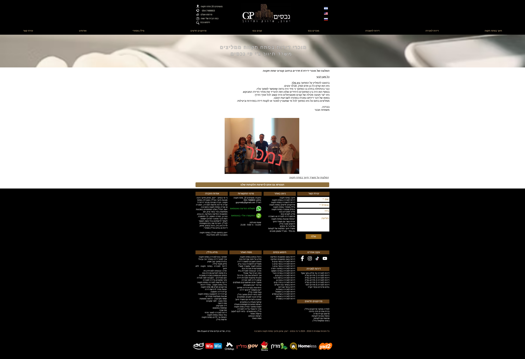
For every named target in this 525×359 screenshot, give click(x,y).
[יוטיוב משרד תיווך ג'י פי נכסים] (325, 258)
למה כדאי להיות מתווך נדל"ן (249, 294)
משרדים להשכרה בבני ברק (249, 264)
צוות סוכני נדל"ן (254, 292)
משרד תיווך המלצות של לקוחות (281, 228)
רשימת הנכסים (254, 316)
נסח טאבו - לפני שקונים (216, 301)
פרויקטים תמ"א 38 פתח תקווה (214, 287)
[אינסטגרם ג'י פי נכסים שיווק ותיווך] (310, 258)
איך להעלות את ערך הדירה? (249, 275)
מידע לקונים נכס (288, 214)
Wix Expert (202, 331)
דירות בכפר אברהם (286, 287)
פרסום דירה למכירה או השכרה (281, 216)
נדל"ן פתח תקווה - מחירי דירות (214, 285)
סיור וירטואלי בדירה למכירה (249, 309)
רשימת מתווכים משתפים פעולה (247, 304)
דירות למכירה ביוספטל (285, 291)
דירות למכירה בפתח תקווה (283, 200)
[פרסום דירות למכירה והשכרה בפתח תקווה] (197, 14)
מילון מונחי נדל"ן (220, 264)
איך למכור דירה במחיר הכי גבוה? (212, 259)
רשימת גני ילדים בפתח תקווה (214, 317)
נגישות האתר (255, 313)
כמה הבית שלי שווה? (252, 273)
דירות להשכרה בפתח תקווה (283, 202)
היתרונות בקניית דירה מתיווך (249, 287)
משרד (240, 266)
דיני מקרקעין (221, 305)
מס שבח (223, 310)
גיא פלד (296, 82)
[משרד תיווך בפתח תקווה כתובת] (197, 6)
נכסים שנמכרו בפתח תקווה (283, 209)
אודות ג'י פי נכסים (287, 226)
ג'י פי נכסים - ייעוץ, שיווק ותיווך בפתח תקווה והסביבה (277, 331)
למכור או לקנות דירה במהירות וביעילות (258, 100)
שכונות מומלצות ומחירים (216, 296)
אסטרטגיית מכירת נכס (251, 268)
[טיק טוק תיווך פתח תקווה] (317, 258)
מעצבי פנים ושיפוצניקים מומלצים (247, 282)
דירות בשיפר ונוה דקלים (285, 285)
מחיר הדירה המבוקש (254, 91)
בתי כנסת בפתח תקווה (217, 315)
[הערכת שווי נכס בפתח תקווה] (197, 18)
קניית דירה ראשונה (219, 291)
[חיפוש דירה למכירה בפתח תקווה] (197, 23)
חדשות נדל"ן (221, 319)
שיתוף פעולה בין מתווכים (250, 302)
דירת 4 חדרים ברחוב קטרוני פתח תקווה (286, 70)
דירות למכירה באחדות (285, 289)
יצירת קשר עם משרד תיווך (284, 221)
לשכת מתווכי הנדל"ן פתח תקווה (247, 306)
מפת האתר (256, 318)
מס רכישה (222, 303)
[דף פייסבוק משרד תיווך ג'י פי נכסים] (302, 258)
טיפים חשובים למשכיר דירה (249, 261)
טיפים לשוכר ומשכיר (252, 266)
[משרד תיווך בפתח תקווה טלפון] (197, 10)
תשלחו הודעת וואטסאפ (242, 208)
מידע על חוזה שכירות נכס (250, 259)
